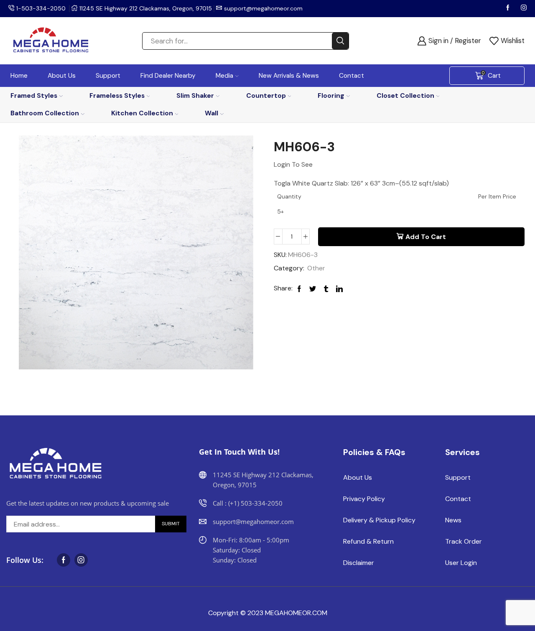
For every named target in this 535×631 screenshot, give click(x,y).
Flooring (331, 95)
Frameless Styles (117, 95)
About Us (62, 75)
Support (108, 75)
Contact (351, 75)
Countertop (266, 95)
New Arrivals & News (289, 75)
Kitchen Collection (142, 113)
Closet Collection (405, 95)
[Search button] (340, 41)
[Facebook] (508, 8)
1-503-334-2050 (41, 8)
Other (316, 268)
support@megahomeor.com (263, 8)
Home (19, 75)
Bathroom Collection (44, 113)
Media (224, 75)
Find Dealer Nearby (168, 75)
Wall (211, 113)
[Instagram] (524, 8)
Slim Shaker (195, 95)
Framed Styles (33, 95)
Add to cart (425, 236)
